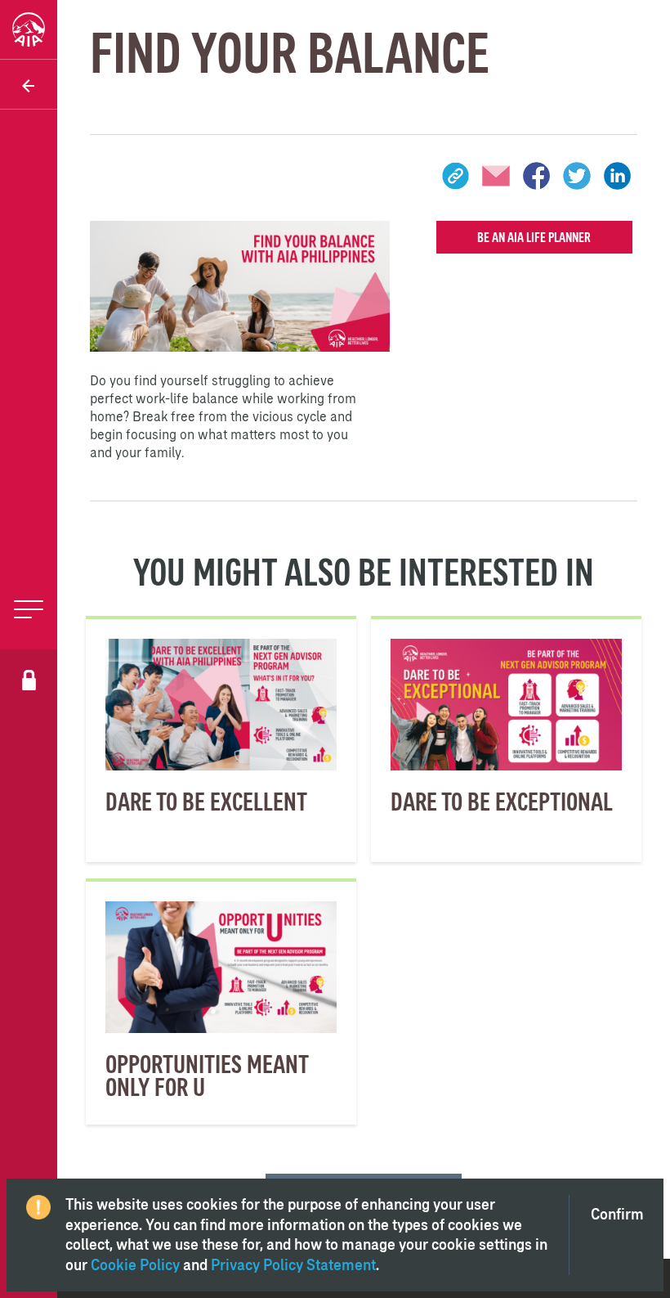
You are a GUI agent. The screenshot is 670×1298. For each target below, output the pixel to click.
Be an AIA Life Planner (534, 237)
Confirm (617, 1214)
